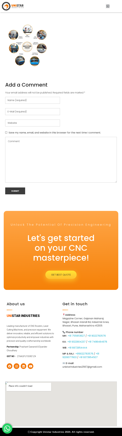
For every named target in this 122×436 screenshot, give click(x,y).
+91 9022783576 (96, 335)
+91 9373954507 (88, 357)
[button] (107, 6)
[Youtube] (30, 366)
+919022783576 (84, 353)
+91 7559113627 (76, 335)
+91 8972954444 (77, 347)
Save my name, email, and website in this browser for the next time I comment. (55, 132)
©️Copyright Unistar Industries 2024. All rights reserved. (61, 432)
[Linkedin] (23, 366)
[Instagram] (16, 366)
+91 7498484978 (97, 341)
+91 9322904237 (76, 341)
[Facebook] (9, 366)
